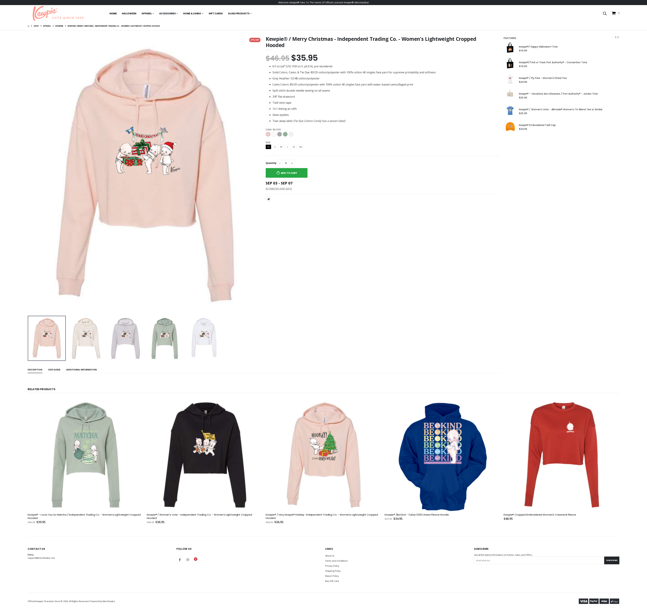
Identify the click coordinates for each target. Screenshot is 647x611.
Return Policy (332, 575)
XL (294, 147)
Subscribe (611, 560)
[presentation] (33, 175)
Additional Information (81, 369)
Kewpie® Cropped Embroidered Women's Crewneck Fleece (540, 514)
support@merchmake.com (41, 557)
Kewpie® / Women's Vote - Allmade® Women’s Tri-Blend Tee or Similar (561, 109)
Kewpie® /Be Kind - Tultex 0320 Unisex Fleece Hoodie (417, 514)
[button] (605, 13)
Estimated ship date (279, 188)
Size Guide (54, 369)
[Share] (268, 199)
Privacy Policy (332, 565)
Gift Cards (216, 13)
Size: (268, 142)
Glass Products (239, 13)
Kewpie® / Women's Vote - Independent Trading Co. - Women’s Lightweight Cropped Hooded (199, 516)
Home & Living (192, 13)
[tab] (35, 370)
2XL (300, 147)
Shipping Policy (333, 570)
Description (35, 369)
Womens (59, 26)
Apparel (147, 13)
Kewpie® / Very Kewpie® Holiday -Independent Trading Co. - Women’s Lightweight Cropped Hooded (322, 516)
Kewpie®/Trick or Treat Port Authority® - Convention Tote (553, 62)
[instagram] (187, 559)
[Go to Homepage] (58, 13)
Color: (273, 129)
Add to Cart (289, 173)
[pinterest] (195, 559)
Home (113, 13)
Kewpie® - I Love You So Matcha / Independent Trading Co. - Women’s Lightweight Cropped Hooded (84, 516)
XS (268, 147)
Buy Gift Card (332, 581)
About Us (330, 555)
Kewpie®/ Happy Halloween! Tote (538, 46)
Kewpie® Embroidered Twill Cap (537, 125)
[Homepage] (28, 26)
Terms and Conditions (336, 560)
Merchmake (109, 601)
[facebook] (179, 559)
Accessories (167, 13)
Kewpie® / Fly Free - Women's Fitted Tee (543, 78)
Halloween (129, 13)
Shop (36, 26)
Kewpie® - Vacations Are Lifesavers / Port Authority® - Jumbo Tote (558, 93)
